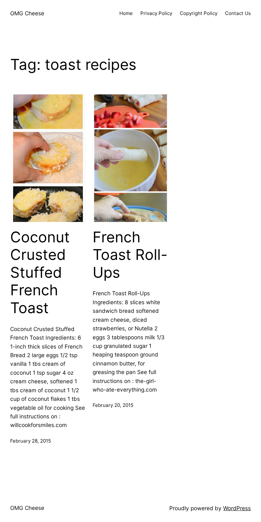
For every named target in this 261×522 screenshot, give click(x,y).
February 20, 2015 (113, 405)
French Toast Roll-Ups (130, 254)
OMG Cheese (27, 13)
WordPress (237, 508)
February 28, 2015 (30, 441)
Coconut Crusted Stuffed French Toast (40, 272)
